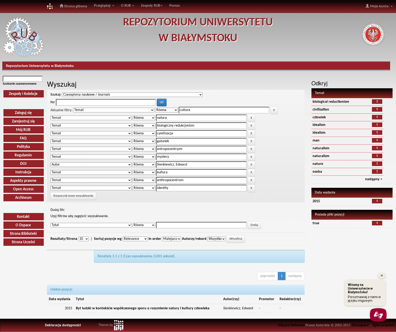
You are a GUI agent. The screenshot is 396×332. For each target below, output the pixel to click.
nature (318, 164)
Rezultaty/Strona (63, 239)
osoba (317, 172)
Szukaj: (55, 95)
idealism (319, 125)
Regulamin (23, 155)
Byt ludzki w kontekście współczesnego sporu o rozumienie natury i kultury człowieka (142, 308)
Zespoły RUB (150, 6)
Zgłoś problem (383, 325)
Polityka (23, 147)
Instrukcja (23, 172)
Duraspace (360, 325)
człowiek (319, 117)
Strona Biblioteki (23, 234)
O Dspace (23, 225)
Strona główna (75, 6)
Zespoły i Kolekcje (23, 94)
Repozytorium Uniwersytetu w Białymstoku (40, 66)
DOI (23, 164)
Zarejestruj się (23, 121)
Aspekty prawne (23, 181)
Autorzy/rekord (194, 239)
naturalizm (321, 156)
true (316, 223)
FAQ (23, 138)
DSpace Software (291, 325)
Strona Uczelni (23, 242)
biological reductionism (331, 102)
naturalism (321, 148)
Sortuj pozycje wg (108, 239)
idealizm (319, 133)
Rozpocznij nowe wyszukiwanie (73, 196)
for (52, 102)
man (316, 140)
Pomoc (174, 6)
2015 (316, 201)
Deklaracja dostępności (63, 325)
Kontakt (23, 217)
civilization (321, 109)
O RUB (126, 6)
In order (154, 239)
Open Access (23, 189)
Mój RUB (23, 130)
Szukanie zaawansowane (19, 83)
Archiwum (23, 198)
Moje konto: (379, 6)
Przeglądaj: (103, 6)
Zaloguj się (23, 113)
